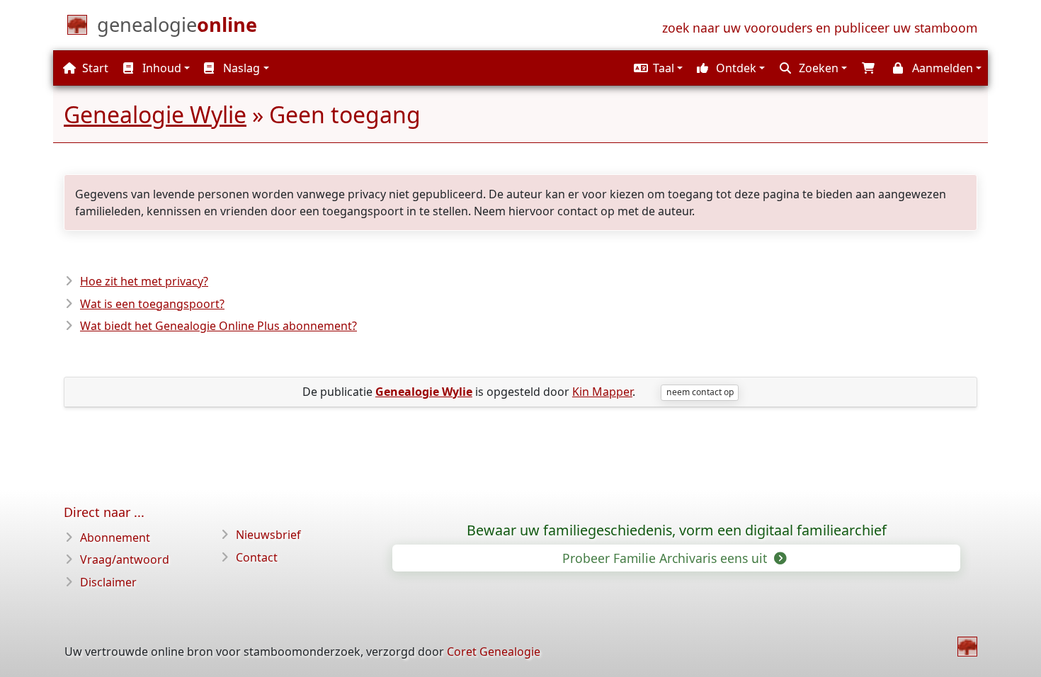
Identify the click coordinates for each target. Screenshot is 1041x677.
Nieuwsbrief (268, 534)
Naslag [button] (240, 68)
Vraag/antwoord (124, 559)
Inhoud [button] (160, 68)
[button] (656, 68)
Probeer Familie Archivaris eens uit (666, 558)
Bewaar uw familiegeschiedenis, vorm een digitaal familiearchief (677, 530)
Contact (257, 557)
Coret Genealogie (493, 651)
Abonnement (115, 537)
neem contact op (700, 392)
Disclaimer (108, 582)
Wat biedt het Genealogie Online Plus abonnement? (218, 326)
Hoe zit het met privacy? (144, 281)
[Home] (967, 646)
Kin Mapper (602, 391)
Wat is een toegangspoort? (152, 304)
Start (93, 68)
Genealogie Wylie (155, 114)
